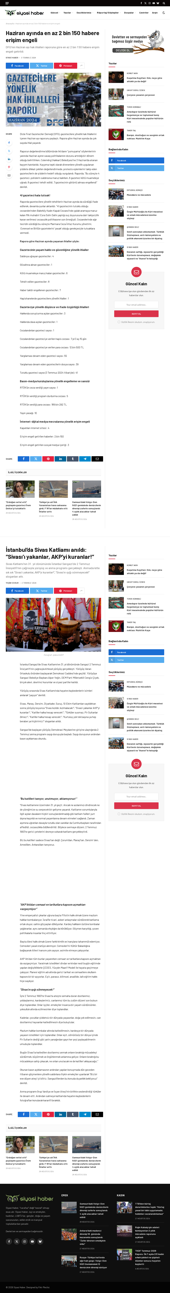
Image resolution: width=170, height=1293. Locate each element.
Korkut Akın (132, 73)
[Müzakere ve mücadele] (116, 194)
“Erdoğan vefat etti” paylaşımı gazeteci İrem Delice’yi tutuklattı (18, 505)
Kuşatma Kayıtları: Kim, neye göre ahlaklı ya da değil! (144, 79)
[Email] (9, 175)
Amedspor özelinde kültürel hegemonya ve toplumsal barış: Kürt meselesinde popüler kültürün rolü (145, 116)
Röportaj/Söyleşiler (108, 12)
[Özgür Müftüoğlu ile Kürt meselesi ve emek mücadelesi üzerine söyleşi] (116, 211)
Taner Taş (131, 131)
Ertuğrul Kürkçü (135, 190)
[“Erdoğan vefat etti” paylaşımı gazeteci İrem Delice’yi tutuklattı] (20, 489)
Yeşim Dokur (12, 583)
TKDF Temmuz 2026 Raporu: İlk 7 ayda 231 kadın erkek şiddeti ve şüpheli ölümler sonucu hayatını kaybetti (149, 1257)
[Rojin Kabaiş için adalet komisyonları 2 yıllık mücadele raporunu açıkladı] (124, 1231)
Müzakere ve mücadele (139, 194)
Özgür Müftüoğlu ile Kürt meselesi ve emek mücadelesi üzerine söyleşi (145, 215)
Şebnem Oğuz (133, 227)
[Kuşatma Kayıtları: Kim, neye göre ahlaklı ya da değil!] (116, 77)
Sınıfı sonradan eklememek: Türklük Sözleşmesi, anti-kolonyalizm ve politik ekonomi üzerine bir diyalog (145, 235)
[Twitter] (9, 151)
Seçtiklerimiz (84, 12)
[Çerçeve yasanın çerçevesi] (116, 94)
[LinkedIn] (9, 159)
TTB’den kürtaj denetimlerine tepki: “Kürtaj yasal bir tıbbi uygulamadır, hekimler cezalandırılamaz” (149, 1208)
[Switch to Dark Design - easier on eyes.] (163, 12)
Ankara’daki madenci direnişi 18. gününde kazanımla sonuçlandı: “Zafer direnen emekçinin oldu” (93, 1237)
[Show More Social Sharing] (81, 66)
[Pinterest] (9, 167)
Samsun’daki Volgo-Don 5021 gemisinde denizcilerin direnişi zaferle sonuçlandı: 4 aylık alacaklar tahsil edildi (86, 508)
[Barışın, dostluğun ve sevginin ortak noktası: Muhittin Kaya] (116, 134)
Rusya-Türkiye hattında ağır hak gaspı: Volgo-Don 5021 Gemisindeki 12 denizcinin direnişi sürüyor (93, 1262)
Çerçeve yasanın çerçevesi (141, 94)
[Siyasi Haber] (24, 12)
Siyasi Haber (12, 58)
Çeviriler (144, 12)
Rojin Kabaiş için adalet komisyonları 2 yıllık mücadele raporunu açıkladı (147, 1232)
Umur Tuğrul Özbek (136, 90)
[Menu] (7, 3)
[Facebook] (9, 142)
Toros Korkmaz (134, 107)
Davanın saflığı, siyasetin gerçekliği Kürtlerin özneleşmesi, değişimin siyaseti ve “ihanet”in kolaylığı (145, 255)
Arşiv (155, 12)
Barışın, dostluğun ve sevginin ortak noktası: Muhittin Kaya (145, 137)
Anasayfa (10, 23)
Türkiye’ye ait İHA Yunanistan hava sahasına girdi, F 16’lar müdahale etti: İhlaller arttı (53, 507)
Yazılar (67, 12)
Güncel (54, 12)
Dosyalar (129, 12)
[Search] (163, 3)
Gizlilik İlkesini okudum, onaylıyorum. (138, 322)
